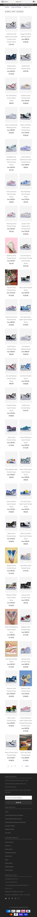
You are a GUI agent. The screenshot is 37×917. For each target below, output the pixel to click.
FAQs (6, 859)
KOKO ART (15, 907)
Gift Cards (8, 832)
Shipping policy (9, 866)
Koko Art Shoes (16, 7)
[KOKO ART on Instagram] (16, 898)
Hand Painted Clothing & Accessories (15, 822)
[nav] (4, 2)
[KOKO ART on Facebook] (9, 898)
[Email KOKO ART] (19, 898)
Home (7, 7)
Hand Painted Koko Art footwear (14, 815)
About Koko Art (9, 842)
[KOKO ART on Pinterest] (12, 898)
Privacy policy (9, 870)
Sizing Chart (8, 856)
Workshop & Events (10, 852)
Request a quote (9, 829)
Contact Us (8, 845)
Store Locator (9, 849)
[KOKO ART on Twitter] (6, 898)
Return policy (8, 863)
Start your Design (10, 826)
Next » (27, 766)
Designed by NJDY (23, 907)
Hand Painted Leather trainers (13, 819)
